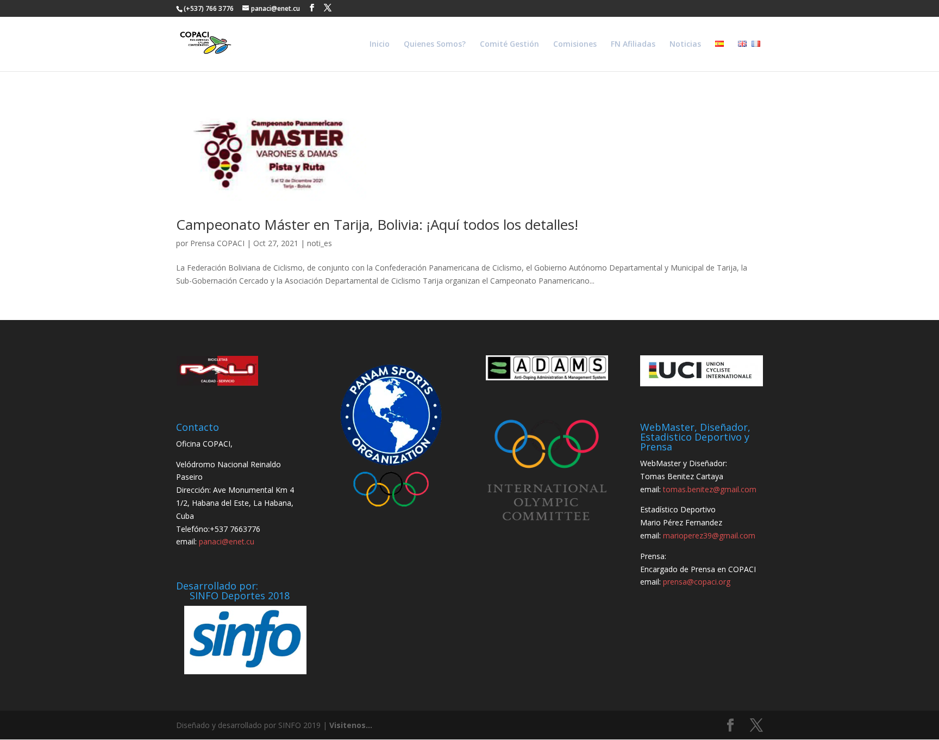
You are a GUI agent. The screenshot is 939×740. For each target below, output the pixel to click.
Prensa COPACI (217, 243)
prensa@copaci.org (696, 581)
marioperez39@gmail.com (709, 535)
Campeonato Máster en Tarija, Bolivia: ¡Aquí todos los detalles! (377, 224)
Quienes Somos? (435, 44)
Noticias (685, 44)
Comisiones (575, 44)
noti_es (319, 243)
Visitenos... (350, 725)
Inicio (380, 44)
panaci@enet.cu (226, 541)
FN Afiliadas (633, 44)
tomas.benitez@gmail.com (709, 489)
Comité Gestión (509, 44)
